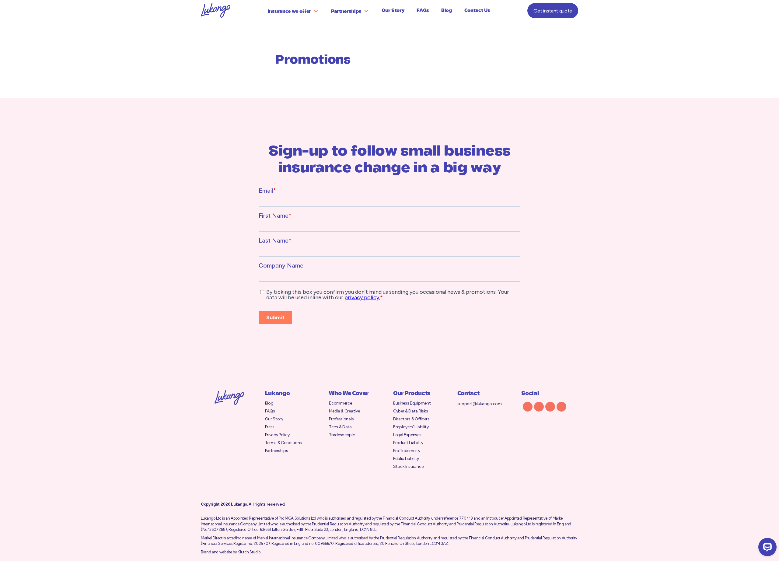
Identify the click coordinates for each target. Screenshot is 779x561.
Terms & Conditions (283, 442)
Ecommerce (340, 403)
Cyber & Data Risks (410, 411)
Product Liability (408, 442)
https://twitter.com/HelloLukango (528, 407)
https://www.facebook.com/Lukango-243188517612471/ (561, 407)
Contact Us (477, 11)
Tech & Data (340, 427)
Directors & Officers (411, 419)
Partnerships (346, 11)
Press (269, 427)
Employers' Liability (411, 427)
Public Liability (406, 458)
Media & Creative (344, 411)
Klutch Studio (249, 552)
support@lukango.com (479, 403)
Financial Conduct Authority (406, 518)
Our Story (393, 11)
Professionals (341, 419)
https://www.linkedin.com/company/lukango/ (550, 407)
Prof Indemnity (406, 450)
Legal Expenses (407, 434)
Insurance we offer (289, 11)
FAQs (423, 11)
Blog (446, 11)
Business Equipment (412, 403)
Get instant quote (552, 11)
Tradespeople (342, 434)
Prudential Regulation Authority (338, 524)
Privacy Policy (277, 434)
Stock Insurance (408, 466)
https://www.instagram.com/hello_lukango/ (539, 407)
